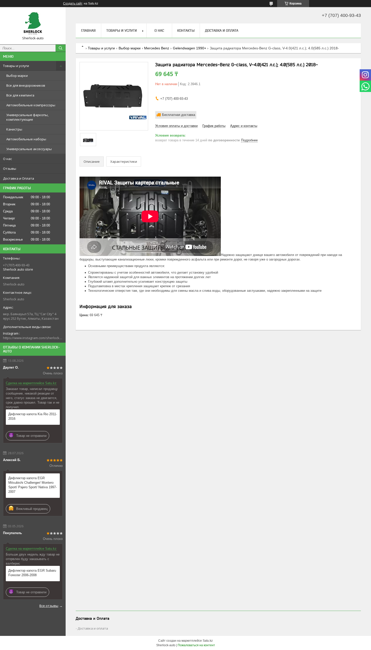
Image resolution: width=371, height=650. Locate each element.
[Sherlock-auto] (33, 23)
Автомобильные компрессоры (30, 105)
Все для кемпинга (20, 95)
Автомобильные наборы (26, 139)
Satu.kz (208, 640)
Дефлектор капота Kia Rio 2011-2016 (32, 416)
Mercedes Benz (156, 48)
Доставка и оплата (92, 628)
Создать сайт (73, 3)
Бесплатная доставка (178, 115)
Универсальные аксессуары (29, 149)
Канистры (14, 129)
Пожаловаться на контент (196, 645)
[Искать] (61, 48)
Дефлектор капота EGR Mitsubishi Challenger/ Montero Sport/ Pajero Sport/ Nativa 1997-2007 (32, 485)
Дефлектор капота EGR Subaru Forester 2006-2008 (32, 573)
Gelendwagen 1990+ (189, 48)
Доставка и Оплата (18, 178)
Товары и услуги (16, 65)
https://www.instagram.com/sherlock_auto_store (33, 338)
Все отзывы (48, 605)
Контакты (186, 30)
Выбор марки (17, 75)
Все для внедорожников (25, 85)
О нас (7, 158)
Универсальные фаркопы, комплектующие (27, 117)
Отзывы (9, 168)
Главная (88, 30)
